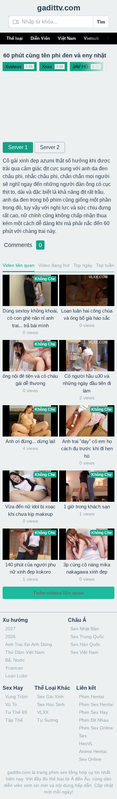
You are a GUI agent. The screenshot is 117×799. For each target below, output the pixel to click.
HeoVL (86, 743)
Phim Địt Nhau (94, 720)
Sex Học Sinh (51, 704)
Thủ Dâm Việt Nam (25, 652)
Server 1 (18, 147)
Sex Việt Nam (84, 652)
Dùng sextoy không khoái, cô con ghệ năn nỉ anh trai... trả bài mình (30, 318)
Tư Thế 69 (16, 712)
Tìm (101, 21)
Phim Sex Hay (93, 712)
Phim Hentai (91, 696)
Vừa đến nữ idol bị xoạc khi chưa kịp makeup (30, 510)
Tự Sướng (47, 720)
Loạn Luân (16, 675)
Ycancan (14, 667)
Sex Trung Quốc (87, 636)
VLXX (42, 712)
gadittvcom (58, 7)
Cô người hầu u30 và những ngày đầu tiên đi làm (87, 383)
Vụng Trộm (16, 696)
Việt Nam (67, 38)
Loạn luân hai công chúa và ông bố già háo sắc (86, 314)
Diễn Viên (40, 38)
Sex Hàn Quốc (85, 644)
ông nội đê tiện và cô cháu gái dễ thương (30, 379)
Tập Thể (14, 720)
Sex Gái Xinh (50, 696)
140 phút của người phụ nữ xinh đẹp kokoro (30, 568)
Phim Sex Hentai (96, 704)
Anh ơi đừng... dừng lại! (30, 441)
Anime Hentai (93, 751)
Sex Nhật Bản (85, 628)
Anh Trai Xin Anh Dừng (28, 644)
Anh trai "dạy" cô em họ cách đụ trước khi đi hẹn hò (87, 448)
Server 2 (49, 147)
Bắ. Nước (15, 660)
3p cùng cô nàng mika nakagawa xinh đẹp (86, 568)
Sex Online (90, 759)
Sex (83, 735)
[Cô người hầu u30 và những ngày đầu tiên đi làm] (86, 355)
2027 (10, 628)
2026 (10, 636)
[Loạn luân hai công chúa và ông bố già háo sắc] (86, 290)
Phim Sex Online (96, 727)
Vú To (11, 704)
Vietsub (91, 38)
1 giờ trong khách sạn (87, 506)
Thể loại (14, 38)
